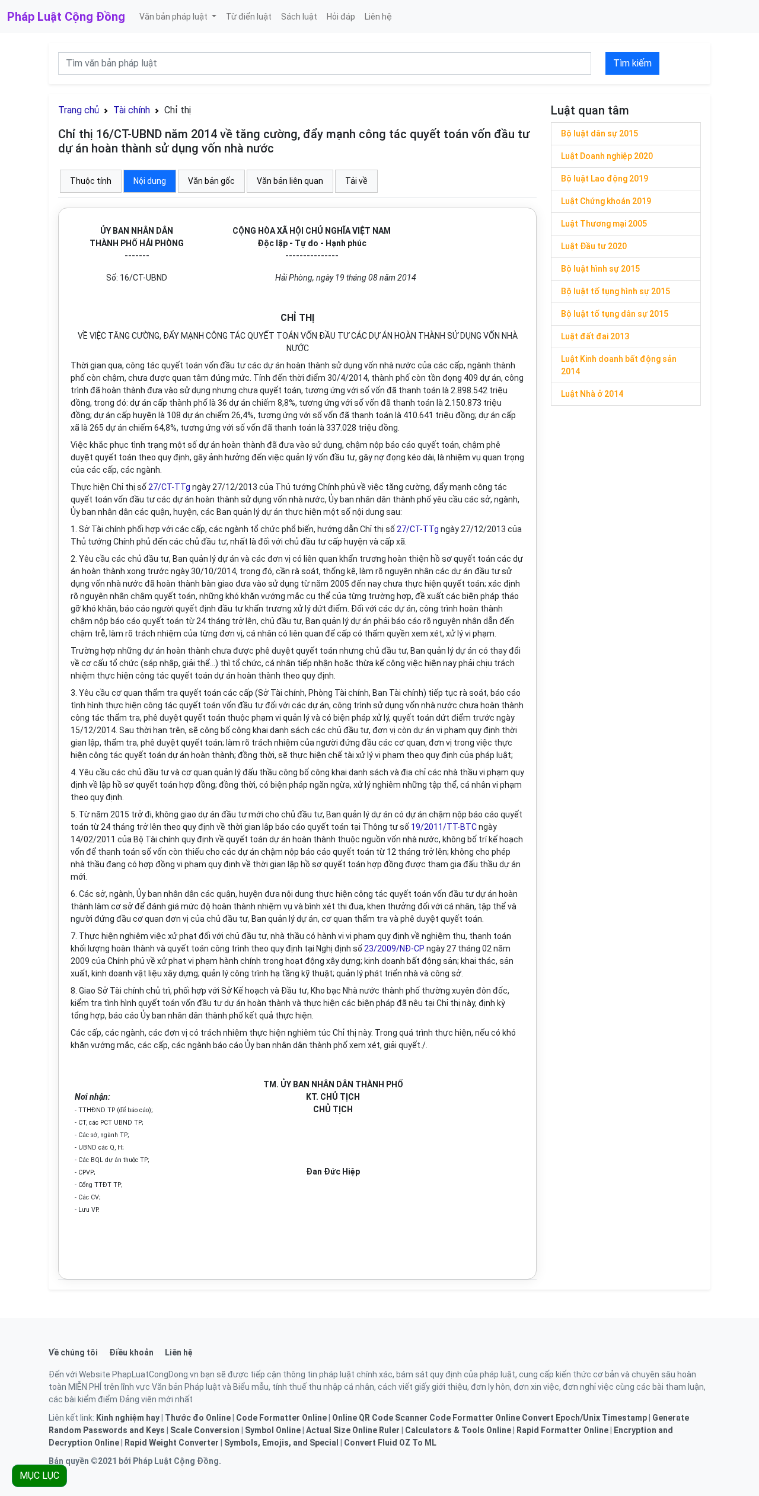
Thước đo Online (198, 1417)
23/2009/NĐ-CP (394, 948)
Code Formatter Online (281, 1417)
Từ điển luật (249, 16)
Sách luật (299, 16)
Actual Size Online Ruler (353, 1430)
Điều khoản (131, 1352)
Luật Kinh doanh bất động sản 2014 (619, 365)
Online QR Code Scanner (380, 1417)
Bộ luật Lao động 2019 (604, 178)
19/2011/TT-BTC (444, 827)
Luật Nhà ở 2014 (592, 394)
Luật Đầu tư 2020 (594, 246)
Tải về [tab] (356, 181)
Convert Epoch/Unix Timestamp (584, 1417)
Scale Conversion (205, 1430)
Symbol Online (273, 1430)
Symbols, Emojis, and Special (281, 1442)
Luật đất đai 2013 (595, 336)
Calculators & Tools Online (458, 1430)
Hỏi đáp (341, 16)
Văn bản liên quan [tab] (290, 181)
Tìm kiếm (632, 63)
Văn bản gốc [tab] (211, 181)
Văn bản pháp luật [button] (174, 16)
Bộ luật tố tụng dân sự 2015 (614, 314)
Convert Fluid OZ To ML (390, 1442)
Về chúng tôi (73, 1352)
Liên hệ (378, 16)
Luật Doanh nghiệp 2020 (607, 156)
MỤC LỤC (39, 1475)
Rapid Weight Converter (172, 1442)
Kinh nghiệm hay (128, 1417)
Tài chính (131, 110)
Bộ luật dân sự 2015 (599, 133)
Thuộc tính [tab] (90, 181)
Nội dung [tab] (149, 181)
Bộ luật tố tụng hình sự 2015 (615, 291)
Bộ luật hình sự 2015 (600, 268)
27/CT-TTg (169, 487)
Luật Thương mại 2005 (604, 223)
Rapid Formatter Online (562, 1430)
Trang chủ (78, 110)
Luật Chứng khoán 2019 (606, 201)
